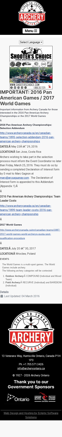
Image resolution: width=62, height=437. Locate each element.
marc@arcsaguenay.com (14, 177)
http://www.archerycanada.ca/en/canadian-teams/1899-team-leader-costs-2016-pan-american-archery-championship (26, 210)
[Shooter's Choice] (31, 67)
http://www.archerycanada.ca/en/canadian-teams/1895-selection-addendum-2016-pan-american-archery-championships (27, 137)
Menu (29, 31)
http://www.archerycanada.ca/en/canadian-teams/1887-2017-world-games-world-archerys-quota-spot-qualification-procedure (30, 234)
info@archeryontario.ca (31, 368)
